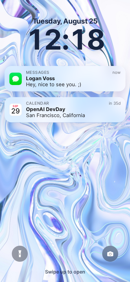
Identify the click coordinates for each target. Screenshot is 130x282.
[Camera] (110, 254)
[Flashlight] (20, 254)
